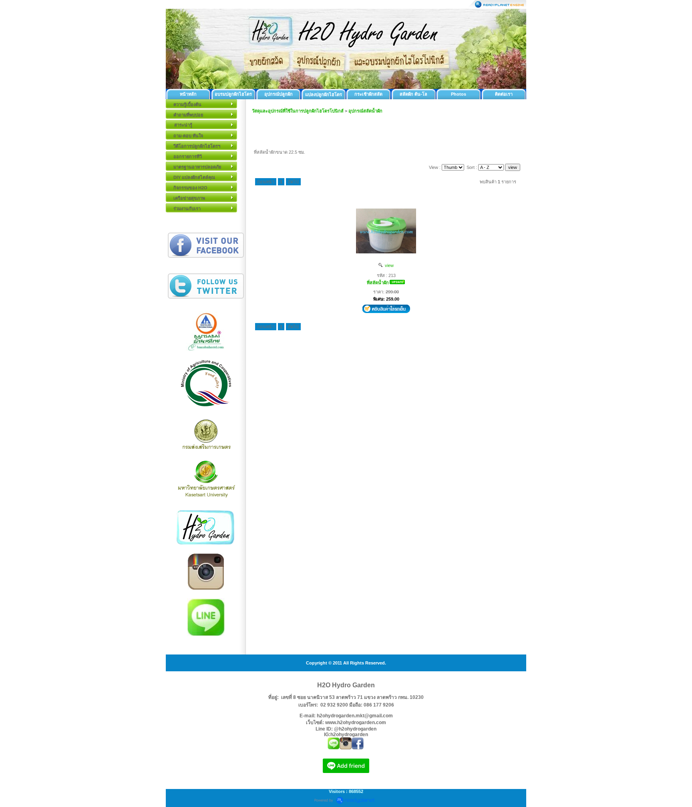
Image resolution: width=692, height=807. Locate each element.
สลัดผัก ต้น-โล (413, 94)
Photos (458, 94)
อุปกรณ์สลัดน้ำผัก (365, 110)
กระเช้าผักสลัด (368, 94)
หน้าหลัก (188, 94)
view (388, 265)
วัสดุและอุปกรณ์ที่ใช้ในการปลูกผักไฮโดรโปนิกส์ (298, 110)
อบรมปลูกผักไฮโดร (233, 94)
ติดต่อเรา (504, 94)
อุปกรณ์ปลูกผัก (278, 94)
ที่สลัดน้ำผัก (378, 282)
